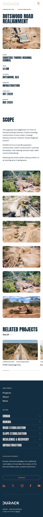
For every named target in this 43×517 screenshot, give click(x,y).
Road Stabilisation (14, 427)
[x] (13, 485)
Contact (21, 477)
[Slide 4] (25, 370)
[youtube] (39, 485)
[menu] (38, 3)
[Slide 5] (31, 370)
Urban (6, 416)
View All (6, 334)
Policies (5, 509)
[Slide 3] (18, 370)
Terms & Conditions (15, 509)
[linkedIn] (4, 485)
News (5, 401)
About (6, 396)
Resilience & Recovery (16, 439)
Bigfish (18, 511)
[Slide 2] (12, 370)
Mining (7, 422)
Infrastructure (12, 445)
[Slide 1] (6, 370)
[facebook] (30, 485)
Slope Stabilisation (15, 433)
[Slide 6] (37, 370)
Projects (7, 392)
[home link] (11, 3)
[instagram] (22, 485)
